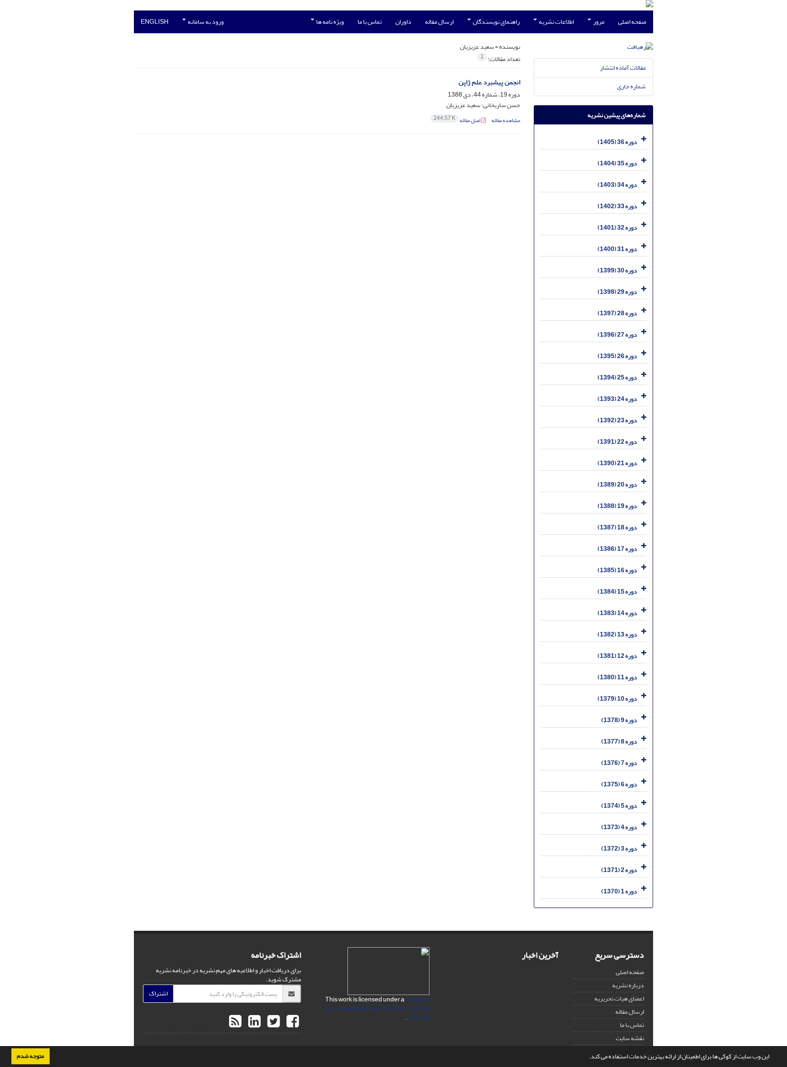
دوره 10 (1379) (617, 699)
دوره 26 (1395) (617, 356)
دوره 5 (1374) (619, 806)
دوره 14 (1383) (617, 613)
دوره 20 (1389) (617, 484)
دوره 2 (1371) (619, 870)
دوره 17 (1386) (617, 549)
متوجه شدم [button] (30, 1056)
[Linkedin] (253, 1021)
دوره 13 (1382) (617, 634)
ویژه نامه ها (329, 21)
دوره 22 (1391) (617, 442)
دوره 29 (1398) (617, 292)
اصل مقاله (457, 120)
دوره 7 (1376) (619, 763)
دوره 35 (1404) (617, 163)
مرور (598, 21)
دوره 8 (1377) (619, 741)
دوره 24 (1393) (617, 399)
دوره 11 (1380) (617, 677)
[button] (586, 1057)
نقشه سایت (630, 1038)
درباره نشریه (628, 985)
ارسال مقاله (439, 21)
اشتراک (158, 993)
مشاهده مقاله (505, 120)
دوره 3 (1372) (619, 848)
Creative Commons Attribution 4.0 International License (376, 1008)
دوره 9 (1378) (619, 720)
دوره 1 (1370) (619, 891)
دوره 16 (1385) (617, 570)
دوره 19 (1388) (617, 506)
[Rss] (235, 1021)
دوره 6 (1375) (619, 784)
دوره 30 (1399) (617, 270)
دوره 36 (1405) (617, 142)
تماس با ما (370, 21)
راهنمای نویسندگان (496, 21)
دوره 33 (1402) (617, 206)
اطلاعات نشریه (556, 21)
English (155, 21)
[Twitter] (272, 1021)
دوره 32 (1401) (617, 227)
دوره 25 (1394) (617, 377)
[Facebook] (291, 1021)
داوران (403, 21)
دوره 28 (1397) (617, 313)
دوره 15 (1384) (617, 591)
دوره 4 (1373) (619, 827)
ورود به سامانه (205, 21)
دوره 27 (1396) (617, 334)
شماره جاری (631, 86)
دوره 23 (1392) (617, 420)
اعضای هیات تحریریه (619, 998)
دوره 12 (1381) (617, 656)
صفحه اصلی (632, 21)
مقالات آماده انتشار (623, 68)
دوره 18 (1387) (617, 527)
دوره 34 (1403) (617, 185)
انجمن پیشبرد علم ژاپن (489, 82)
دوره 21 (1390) (617, 463)
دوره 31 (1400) (617, 249)
